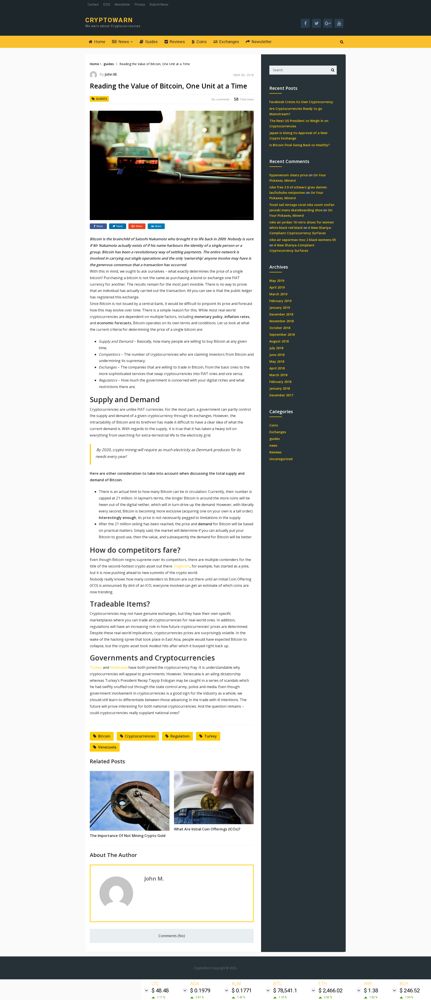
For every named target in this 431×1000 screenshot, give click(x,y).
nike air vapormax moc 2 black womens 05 (302, 240)
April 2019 (277, 287)
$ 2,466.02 (331, 990)
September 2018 (282, 334)
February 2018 (280, 382)
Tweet (119, 226)
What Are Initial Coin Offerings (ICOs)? (207, 829)
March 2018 (278, 375)
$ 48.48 (160, 990)
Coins (201, 41)
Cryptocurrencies (140, 736)
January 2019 (279, 307)
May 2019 (276, 280)
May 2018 (276, 361)
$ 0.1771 (242, 990)
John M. (111, 74)
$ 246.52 (410, 990)
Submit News (159, 4)
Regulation (179, 736)
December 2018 (281, 314)
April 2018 (277, 368)
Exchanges (228, 41)
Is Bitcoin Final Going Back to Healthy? (299, 145)
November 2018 (281, 321)
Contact (93, 4)
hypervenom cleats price (288, 175)
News (123, 41)
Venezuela (119, 667)
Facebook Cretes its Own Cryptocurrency (301, 102)
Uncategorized (280, 459)
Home (99, 41)
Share (99, 226)
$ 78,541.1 (285, 990)
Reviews (177, 41)
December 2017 (281, 395)
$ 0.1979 (200, 990)
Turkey (96, 667)
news (273, 445)
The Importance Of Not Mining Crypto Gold (127, 835)
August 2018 (279, 341)
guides (108, 64)
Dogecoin (182, 566)
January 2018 (279, 388)
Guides (151, 41)
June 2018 (276, 355)
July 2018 (276, 348)
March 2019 (278, 294)
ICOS (106, 4)
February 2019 (280, 301)
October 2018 (279, 328)
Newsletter (122, 4)
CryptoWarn (109, 20)
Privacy (140, 4)
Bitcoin (104, 736)
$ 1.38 (371, 990)
